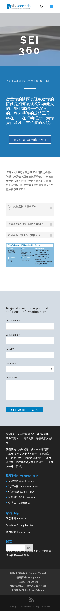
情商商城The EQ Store (28, 577)
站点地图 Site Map (16, 518)
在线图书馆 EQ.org (28, 582)
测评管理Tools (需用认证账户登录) (28, 586)
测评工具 (11, 81)
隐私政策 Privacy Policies (19, 525)
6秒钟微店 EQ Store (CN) (22, 491)
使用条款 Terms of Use (18, 532)
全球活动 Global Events (21, 481)
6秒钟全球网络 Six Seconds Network (28, 573)
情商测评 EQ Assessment (21, 497)
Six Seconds (26, 606)
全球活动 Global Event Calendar (28, 590)
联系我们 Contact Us (19, 502)
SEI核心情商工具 (28, 81)
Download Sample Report (30, 139)
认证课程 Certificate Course (23, 486)
